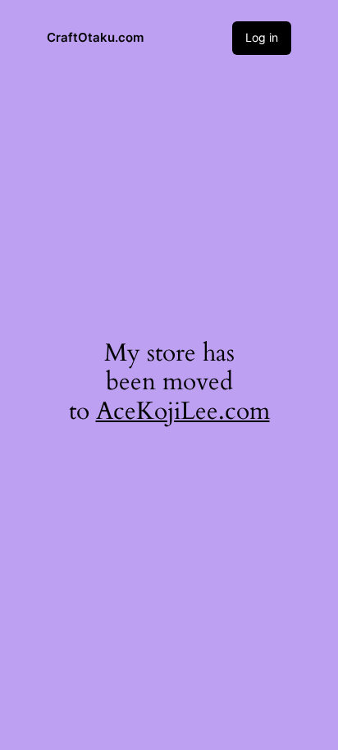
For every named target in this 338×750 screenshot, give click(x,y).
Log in (261, 37)
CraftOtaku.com (95, 37)
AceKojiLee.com (183, 411)
